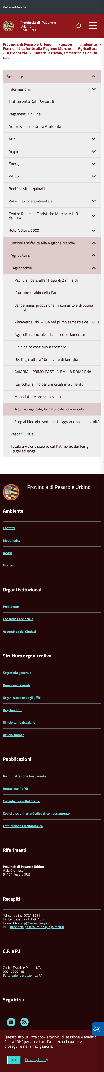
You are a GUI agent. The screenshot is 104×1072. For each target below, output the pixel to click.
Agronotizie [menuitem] (22, 268)
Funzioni (65, 44)
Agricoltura (87, 48)
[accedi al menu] (93, 25)
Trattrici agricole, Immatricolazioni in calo (50, 55)
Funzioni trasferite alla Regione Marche (37, 48)
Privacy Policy (36, 1060)
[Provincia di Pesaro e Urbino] (8, 25)
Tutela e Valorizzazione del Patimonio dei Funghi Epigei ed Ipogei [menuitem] (51, 448)
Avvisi (7, 552)
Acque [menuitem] (14, 151)
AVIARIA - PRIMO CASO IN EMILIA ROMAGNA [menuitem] (53, 372)
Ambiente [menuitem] (15, 76)
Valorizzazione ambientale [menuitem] (30, 201)
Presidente (11, 606)
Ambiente (88, 44)
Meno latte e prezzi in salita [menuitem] (38, 397)
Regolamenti (12, 709)
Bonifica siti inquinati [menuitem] (27, 189)
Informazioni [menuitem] (19, 89)
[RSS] (24, 1022)
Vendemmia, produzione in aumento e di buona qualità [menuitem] (54, 307)
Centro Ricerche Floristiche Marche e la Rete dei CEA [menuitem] (46, 216)
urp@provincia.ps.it (36, 922)
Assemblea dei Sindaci (19, 631)
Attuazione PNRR (15, 788)
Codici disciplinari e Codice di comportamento (36, 813)
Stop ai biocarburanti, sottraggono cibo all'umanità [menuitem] (57, 421)
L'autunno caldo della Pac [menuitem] (36, 292)
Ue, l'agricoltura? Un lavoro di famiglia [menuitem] (46, 359)
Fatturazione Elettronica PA (23, 825)
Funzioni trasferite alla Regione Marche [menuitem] (42, 243)
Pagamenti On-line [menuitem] (25, 114)
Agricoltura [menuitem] (20, 255)
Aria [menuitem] (12, 139)
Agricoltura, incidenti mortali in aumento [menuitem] (49, 384)
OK (14, 1060)
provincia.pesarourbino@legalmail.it (37, 926)
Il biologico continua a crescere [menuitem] (40, 347)
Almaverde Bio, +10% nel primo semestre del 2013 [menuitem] (57, 322)
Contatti (9, 527)
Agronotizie (17, 53)
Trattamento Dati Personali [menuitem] (31, 101)
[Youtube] (11, 1022)
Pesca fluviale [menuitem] (22, 434)
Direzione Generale (16, 684)
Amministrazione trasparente (24, 776)
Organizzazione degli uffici (22, 697)
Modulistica (11, 540)
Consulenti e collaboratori (21, 800)
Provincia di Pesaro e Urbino (38, 24)
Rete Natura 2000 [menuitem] (24, 230)
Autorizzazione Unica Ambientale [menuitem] (36, 126)
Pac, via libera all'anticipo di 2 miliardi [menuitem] (46, 280)
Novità (8, 565)
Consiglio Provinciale (18, 618)
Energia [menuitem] (15, 164)
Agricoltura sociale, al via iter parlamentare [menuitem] (51, 334)
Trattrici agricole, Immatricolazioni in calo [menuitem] (49, 409)
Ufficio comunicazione (19, 722)
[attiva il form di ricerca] (78, 26)
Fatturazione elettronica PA (22, 975)
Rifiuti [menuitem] (14, 176)
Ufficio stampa (13, 734)
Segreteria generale (17, 672)
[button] (93, 76)
